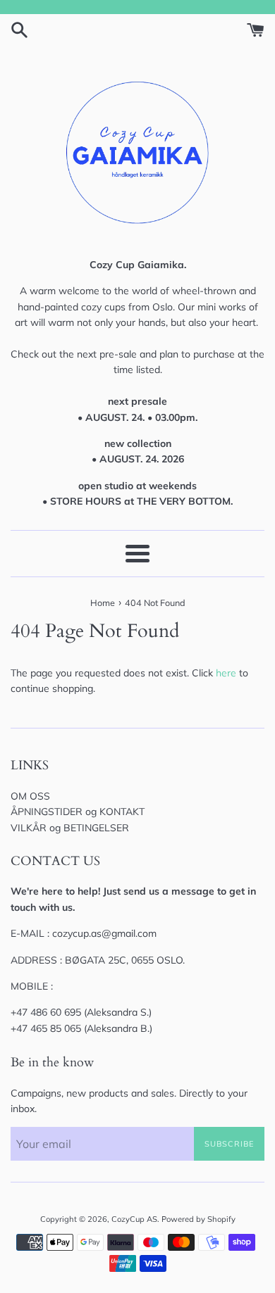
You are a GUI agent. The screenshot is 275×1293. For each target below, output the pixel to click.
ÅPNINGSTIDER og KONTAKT (78, 811)
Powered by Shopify (198, 1219)
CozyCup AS (134, 1219)
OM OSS (30, 796)
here (226, 673)
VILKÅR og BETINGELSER (70, 827)
